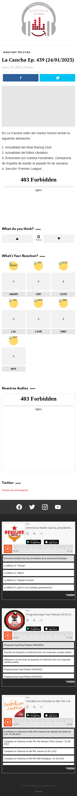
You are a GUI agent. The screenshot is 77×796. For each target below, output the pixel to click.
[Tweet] (57, 78)
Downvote (58, 238)
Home (38, 791)
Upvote (17, 238)
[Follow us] (67, 41)
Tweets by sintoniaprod (15, 490)
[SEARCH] (73, 41)
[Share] (20, 78)
